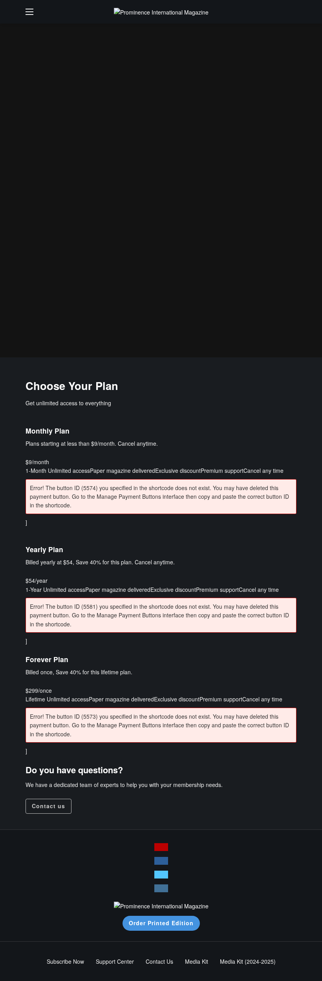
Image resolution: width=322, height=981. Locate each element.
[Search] (290, 12)
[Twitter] (161, 875)
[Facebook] (161, 861)
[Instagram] (161, 888)
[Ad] (161, 190)
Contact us (48, 806)
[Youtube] (161, 847)
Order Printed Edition (161, 923)
